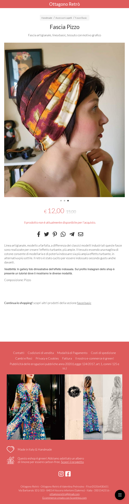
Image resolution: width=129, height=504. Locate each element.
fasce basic (84, 303)
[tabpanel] (64, 120)
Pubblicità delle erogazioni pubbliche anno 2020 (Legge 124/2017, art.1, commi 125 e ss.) (64, 366)
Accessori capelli (63, 17)
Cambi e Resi (23, 358)
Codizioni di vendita (41, 353)
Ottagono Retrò (64, 4)
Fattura (67, 358)
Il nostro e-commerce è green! (94, 358)
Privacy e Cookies (47, 358)
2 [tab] (64, 200)
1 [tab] (61, 200)
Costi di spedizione (103, 353)
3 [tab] (68, 200)
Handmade (47, 17)
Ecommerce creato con (64, 497)
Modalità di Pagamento (72, 353)
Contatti (18, 353)
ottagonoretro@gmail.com (65, 494)
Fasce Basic (81, 17)
